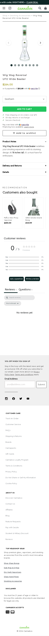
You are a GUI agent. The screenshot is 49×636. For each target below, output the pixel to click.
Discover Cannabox (13, 498)
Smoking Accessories (20, 16)
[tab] (25, 290)
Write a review (32, 279)
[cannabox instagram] (10, 8)
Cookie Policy (11, 483)
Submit (41, 385)
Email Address (11, 379)
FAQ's (7, 430)
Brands (8, 442)
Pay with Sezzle (12, 527)
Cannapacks (10, 448)
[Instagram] (6, 398)
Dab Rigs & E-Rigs (11, 568)
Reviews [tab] (11, 289)
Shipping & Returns (13, 436)
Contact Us (10, 504)
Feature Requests (13, 522)
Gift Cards (9, 454)
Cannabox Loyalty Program (16, 460)
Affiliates (9, 510)
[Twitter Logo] (20, 398)
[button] (24, 88)
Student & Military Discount (16, 533)
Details (6, 172)
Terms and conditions (24, 375)
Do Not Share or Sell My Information (20, 478)
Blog (7, 516)
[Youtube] (28, 398)
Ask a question (16, 279)
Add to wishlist (26, 133)
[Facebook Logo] (13, 398)
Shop (5, 16)
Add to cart (24, 109)
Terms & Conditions (13, 466)
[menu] (4, 8)
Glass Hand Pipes (11, 577)
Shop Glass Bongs (11, 563)
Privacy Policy (11, 472)
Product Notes (9, 142)
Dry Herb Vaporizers (12, 572)
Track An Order (12, 418)
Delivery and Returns (12, 166)
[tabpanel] (24, 318)
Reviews (9, 539)
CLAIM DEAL (29, 2)
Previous (8, 42)
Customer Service (13, 424)
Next (40, 42)
